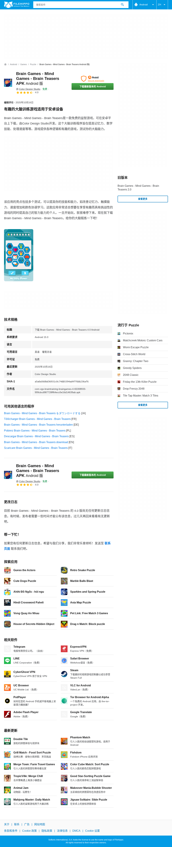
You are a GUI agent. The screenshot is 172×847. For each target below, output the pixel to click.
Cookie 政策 (29, 830)
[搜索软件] (122, 4)
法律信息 (62, 830)
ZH (159, 4)
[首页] (5, 64)
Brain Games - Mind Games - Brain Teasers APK (37, 78)
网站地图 (39, 824)
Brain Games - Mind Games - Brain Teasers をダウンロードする (42, 413)
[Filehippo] (16, 4)
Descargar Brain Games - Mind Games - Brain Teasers (36, 436)
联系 (16, 824)
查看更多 (142, 198)
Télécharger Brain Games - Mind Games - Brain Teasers (37, 419)
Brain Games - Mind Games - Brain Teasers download (36, 442)
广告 (27, 824)
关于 (6, 824)
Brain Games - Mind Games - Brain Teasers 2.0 (138, 187)
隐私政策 (46, 830)
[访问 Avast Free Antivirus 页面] (93, 79)
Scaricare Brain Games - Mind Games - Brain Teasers (36, 447)
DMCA (76, 830)
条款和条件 (10, 830)
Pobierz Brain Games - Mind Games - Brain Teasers (35, 430)
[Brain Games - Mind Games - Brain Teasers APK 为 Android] (8, 83)
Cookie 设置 (92, 830)
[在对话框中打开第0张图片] (18, 255)
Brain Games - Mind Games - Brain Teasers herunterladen (38, 424)
